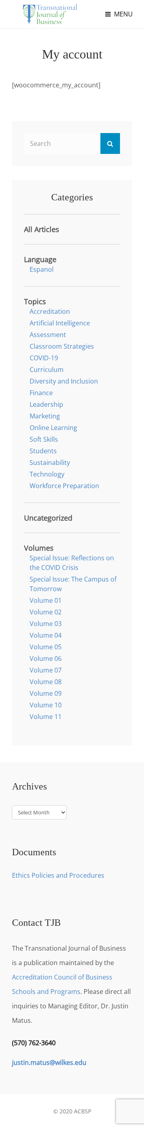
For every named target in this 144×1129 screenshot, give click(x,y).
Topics (35, 301)
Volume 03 (46, 623)
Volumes (39, 548)
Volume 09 (46, 693)
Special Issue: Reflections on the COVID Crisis (72, 562)
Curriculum (47, 369)
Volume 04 (46, 635)
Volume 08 (46, 681)
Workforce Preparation (64, 485)
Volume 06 (46, 658)
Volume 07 (46, 670)
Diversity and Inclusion (64, 381)
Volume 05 (46, 646)
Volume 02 (46, 612)
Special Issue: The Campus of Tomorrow (73, 584)
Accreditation (50, 311)
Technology (47, 474)
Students (43, 450)
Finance (41, 392)
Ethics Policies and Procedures (58, 875)
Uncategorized (48, 518)
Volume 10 (46, 705)
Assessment (48, 334)
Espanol (42, 269)
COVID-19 (44, 357)
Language (40, 259)
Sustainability (50, 462)
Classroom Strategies (62, 346)
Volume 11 (46, 716)
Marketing (45, 416)
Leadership (46, 404)
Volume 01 (46, 600)
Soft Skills (44, 439)
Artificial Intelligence (60, 323)
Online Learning (53, 427)
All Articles (41, 229)
